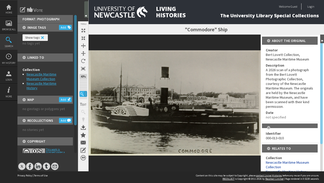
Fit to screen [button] (83, 38)
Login (9, 79)
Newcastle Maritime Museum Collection (41, 76)
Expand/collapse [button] (322, 39)
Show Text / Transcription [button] (83, 104)
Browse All (9, 29)
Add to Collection (83, 135)
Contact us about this (83, 142)
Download (83, 127)
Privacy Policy (24, 175)
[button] (83, 94)
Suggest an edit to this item (23, 9)
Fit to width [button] (83, 46)
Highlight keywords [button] (83, 120)
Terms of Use (41, 175)
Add (63, 27)
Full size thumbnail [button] (83, 30)
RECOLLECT (228, 178)
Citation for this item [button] (83, 158)
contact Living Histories (269, 175)
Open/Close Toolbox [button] (86, 9)
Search (9, 46)
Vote (35, 9)
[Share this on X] (22, 163)
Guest (294, 6)
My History (8, 63)
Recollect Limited (274, 178)
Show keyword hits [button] (83, 112)
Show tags (32, 37)
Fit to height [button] (83, 53)
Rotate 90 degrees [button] (83, 61)
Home (9, 12)
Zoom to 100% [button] (83, 68)
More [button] (9, 96)
